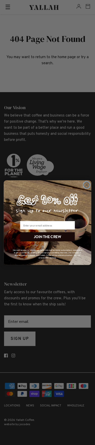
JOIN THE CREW (47, 236)
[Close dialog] (86, 185)
